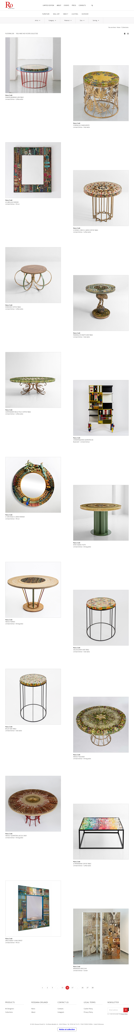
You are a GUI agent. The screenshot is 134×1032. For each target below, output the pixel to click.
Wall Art (56, 14)
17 (72, 988)
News (33, 1009)
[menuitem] (48, 5)
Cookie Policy (88, 1009)
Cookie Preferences (99, 1024)
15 (62, 988)
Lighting (75, 14)
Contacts (60, 1009)
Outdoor (85, 14)
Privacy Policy (88, 1012)
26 (82, 988)
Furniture (46, 14)
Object (65, 14)
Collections (9, 1012)
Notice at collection (67, 1029)
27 (87, 988)
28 (92, 988)
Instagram (61, 1012)
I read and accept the (118, 1013)
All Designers (9, 1009)
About (33, 1012)
